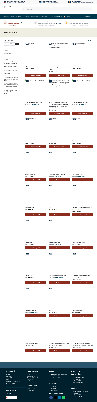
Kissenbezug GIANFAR (31, 343)
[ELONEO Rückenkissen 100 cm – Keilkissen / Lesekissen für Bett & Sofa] (82, 330)
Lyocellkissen (28, 275)
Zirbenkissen (75, 141)
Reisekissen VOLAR (77, 174)
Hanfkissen (52, 141)
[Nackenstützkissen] (82, 297)
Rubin (50, 207)
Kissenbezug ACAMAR (78, 242)
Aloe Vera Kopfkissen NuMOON (57, 275)
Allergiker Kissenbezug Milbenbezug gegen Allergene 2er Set (82, 208)
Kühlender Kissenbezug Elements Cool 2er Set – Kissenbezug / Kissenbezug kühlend (59, 67)
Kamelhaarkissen (29, 141)
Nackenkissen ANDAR (55, 242)
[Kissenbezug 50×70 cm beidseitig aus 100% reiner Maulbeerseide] (59, 330)
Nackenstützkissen (77, 310)
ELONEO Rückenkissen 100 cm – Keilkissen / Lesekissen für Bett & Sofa (82, 344)
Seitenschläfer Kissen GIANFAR (80, 102)
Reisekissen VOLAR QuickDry (57, 174)
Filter (17, 44)
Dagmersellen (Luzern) (13, 23)
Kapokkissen (28, 242)
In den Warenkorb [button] (35, 113)
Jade (50, 310)
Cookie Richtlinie (10, 383)
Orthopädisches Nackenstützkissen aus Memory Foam (81, 276)
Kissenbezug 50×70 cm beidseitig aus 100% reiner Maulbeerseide (59, 344)
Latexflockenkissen (30, 174)
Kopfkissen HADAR (30, 310)
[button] (89, 16)
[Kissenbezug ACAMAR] (82, 229)
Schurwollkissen (29, 207)
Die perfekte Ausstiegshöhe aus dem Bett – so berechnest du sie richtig (11, 72)
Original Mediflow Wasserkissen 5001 (82, 66)
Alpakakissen (28, 66)
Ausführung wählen (36, 75)
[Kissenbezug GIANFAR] (35, 330)
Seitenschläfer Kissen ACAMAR (33, 102)
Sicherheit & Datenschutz (13, 381)
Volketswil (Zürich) (12, 25)
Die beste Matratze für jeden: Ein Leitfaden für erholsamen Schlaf (11, 92)
